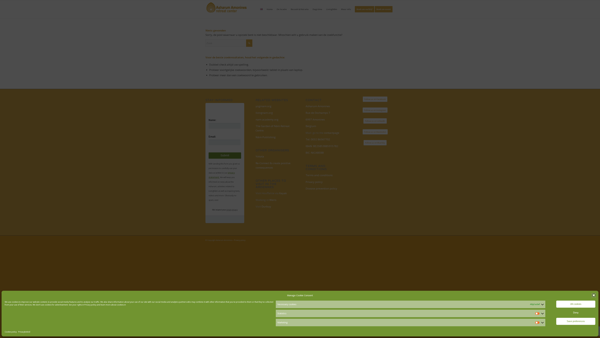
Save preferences (576, 321)
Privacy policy (90, 304)
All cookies (575, 304)
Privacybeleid (24, 331)
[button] (593, 295)
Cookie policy (11, 331)
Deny (576, 312)
